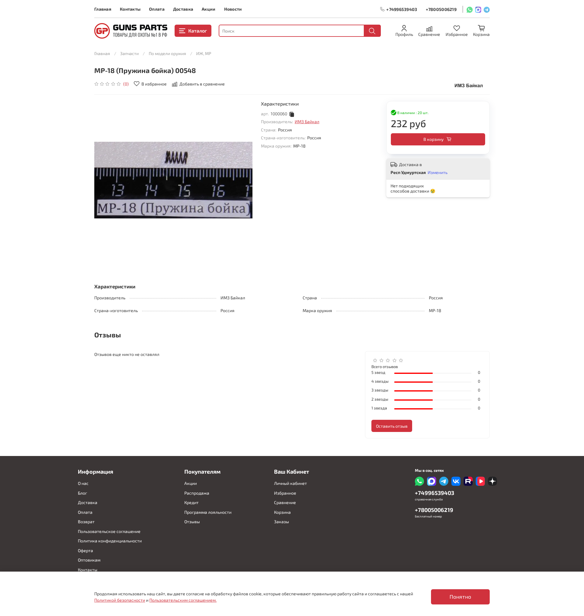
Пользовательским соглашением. (183, 600)
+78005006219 (441, 9)
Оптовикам (89, 559)
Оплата (157, 9)
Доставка (183, 9)
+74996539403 (401, 9)
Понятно (460, 596)
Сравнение (285, 502)
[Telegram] (487, 9)
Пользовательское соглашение (109, 531)
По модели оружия (167, 53)
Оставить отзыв (392, 426)
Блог (82, 493)
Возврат (86, 521)
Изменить (437, 172)
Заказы (281, 521)
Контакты (130, 9)
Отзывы (192, 521)
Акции (208, 9)
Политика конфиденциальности (110, 540)
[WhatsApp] (470, 9)
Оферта (85, 550)
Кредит (191, 502)
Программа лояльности (207, 512)
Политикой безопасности (119, 600)
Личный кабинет (290, 483)
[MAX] (478, 9)
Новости (233, 9)
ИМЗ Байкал (307, 121)
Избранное (285, 493)
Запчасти (129, 53)
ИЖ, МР (203, 53)
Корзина (282, 512)
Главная (102, 9)
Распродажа (196, 493)
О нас (83, 483)
